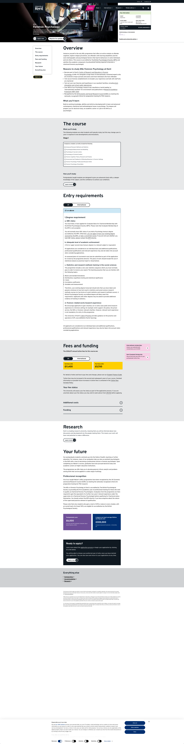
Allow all (135, 723)
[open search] (143, 7)
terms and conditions (69, 594)
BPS (89, 238)
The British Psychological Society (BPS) (104, 60)
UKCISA (108, 393)
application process (87, 548)
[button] (57, 38)
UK (68, 205)
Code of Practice (86, 316)
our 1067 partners (60, 724)
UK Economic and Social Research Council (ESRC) (93, 94)
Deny (135, 732)
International (81, 205)
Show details (107, 741)
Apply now (38, 77)
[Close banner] (149, 721)
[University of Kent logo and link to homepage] (39, 8)
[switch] (74, 741)
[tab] (68, 358)
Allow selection (135, 727)
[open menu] (148, 7)
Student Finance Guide (114, 375)
